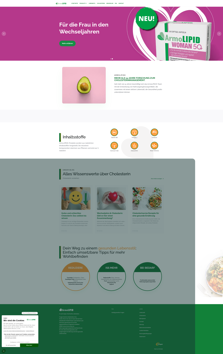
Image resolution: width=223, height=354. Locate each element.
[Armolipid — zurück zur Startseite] (61, 3)
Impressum (142, 336)
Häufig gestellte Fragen (118, 312)
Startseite (74, 3)
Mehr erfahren (67, 43)
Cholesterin (101, 3)
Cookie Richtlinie (143, 330)
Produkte (83, 3)
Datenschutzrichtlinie (145, 327)
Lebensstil (92, 3)
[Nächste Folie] (219, 34)
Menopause (109, 3)
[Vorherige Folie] (4, 34)
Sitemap (141, 324)
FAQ (116, 3)
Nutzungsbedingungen (145, 333)
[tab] (110, 58)
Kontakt (121, 3)
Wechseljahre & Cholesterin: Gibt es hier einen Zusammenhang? (110, 215)
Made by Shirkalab (158, 349)
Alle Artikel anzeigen (156, 178)
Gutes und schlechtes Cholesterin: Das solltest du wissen (73, 215)
